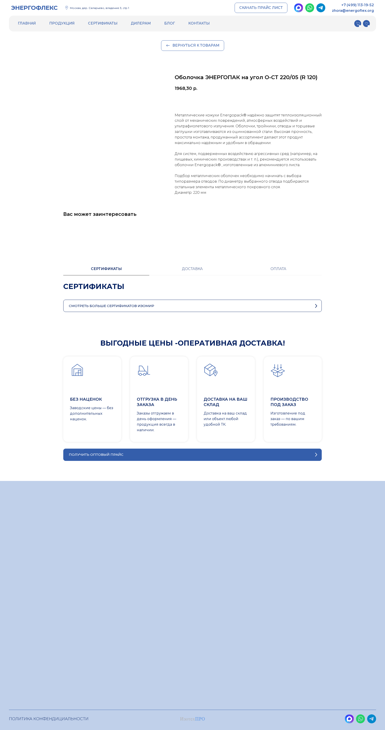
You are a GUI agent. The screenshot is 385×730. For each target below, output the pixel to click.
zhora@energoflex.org (353, 10)
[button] (261, 8)
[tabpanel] (192, 291)
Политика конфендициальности (48, 718)
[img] (298, 7)
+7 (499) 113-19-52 (357, 5)
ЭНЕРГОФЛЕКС (34, 7)
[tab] (106, 270)
